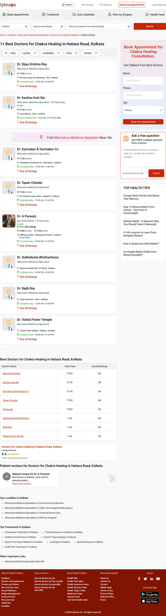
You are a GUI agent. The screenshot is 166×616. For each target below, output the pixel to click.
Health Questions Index (78, 584)
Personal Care (7, 600)
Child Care (6, 603)
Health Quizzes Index (77, 587)
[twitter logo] (145, 580)
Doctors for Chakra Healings (64, 35)
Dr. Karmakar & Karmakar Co (37, 149)
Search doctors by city (44, 578)
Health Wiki (72, 578)
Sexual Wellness (9, 590)
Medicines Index (75, 593)
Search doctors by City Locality (48, 581)
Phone (126, 88)
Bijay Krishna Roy (11, 373)
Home (3, 35)
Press (103, 600)
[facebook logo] (139, 580)
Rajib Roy (7, 427)
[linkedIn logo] (152, 580)
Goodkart (5, 578)
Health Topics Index (76, 590)
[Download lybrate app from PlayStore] (149, 596)
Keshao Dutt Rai (11, 382)
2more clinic (24, 237)
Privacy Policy (106, 593)
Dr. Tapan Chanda (29, 183)
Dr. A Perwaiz (26, 216)
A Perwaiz (8, 409)
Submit (156, 173)
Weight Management (10, 593)
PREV (7, 349)
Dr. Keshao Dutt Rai (31, 98)
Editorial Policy (107, 596)
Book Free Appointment (131, 4)
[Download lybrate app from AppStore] (149, 603)
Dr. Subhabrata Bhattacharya (38, 257)
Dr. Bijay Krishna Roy (32, 64)
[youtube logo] (158, 580)
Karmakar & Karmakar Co (16, 391)
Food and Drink (8, 596)
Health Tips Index (75, 581)
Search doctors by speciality (47, 584)
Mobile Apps (106, 587)
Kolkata (12, 35)
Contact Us (105, 581)
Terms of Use (106, 590)
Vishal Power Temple (13, 436)
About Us (104, 578)
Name (126, 73)
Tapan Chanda (10, 400)
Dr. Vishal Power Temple (34, 320)
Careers (104, 584)
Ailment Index (73, 596)
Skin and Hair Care (9, 587)
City (125, 102)
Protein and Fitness (10, 584)
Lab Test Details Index (77, 600)
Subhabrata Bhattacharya (16, 418)
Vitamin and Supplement (12, 581)
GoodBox (5, 606)
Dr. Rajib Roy (26, 288)
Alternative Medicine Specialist (33, 35)
